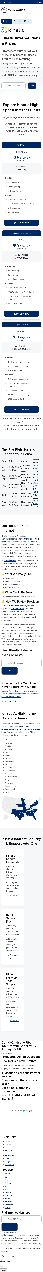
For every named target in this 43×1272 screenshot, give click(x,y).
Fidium (7, 1208)
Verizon (8, 1180)
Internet (6, 21)
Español (39, 2)
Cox (7, 1186)
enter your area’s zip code (28, 729)
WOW (7, 1198)
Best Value (21, 145)
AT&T (7, 1189)
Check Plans (6, 1053)
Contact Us (9, 1165)
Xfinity (7, 1174)
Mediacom (9, 1205)
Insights (8, 1162)
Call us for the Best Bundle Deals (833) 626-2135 (21, 1110)
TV (6, 1147)
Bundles (17, 21)
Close (3, 1270)
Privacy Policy (16, 1256)
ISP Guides (9, 1159)
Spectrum (9, 1177)
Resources (9, 1155)
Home (7, 1141)
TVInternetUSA (17, 608)
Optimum (8, 1195)
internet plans (10, 560)
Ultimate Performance (21, 233)
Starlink (8, 1192)
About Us (9, 1150)
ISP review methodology (16, 606)
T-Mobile (9, 1183)
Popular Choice (21, 324)
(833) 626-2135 (21, 222)
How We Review (8, 1232)
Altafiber (8, 1201)
